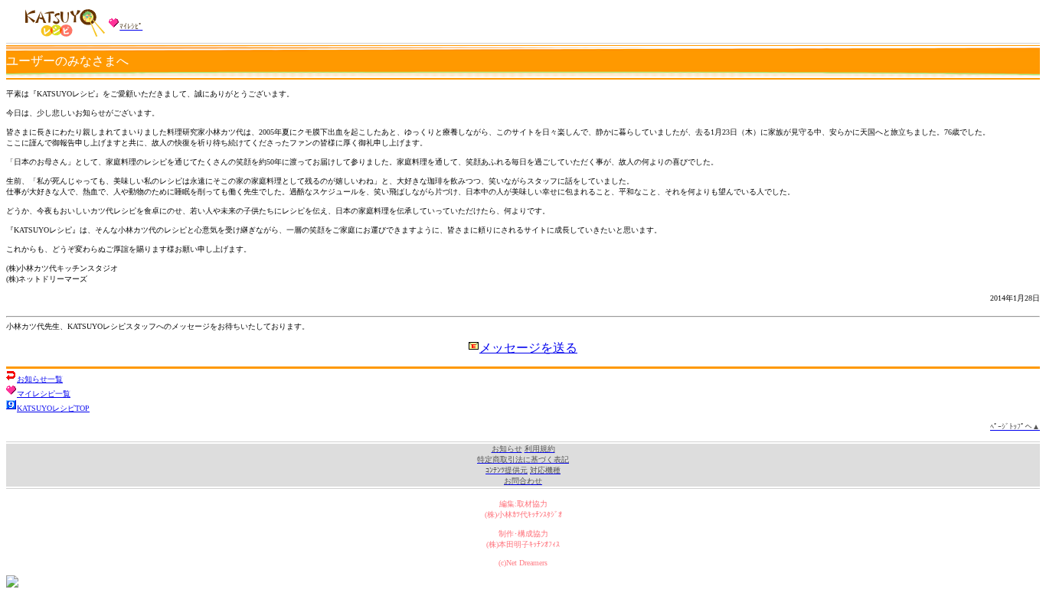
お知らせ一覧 (40, 379)
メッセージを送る (528, 347)
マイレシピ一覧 (43, 393)
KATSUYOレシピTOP (53, 408)
